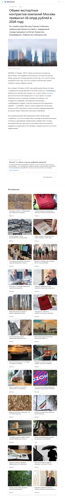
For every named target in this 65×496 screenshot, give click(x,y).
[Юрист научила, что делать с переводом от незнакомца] (20, 382)
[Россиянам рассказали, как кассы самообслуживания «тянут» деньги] (20, 256)
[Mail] (5, 2)
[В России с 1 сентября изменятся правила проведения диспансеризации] (20, 281)
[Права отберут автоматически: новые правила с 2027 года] (45, 231)
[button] (32, 53)
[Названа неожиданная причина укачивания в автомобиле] (45, 432)
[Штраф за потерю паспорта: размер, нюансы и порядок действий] (45, 356)
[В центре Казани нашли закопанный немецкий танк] (20, 331)
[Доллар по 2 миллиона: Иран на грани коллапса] (45, 407)
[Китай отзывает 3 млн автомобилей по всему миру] (20, 231)
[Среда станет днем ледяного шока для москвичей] (20, 482)
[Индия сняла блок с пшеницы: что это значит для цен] (20, 407)
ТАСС (20, 6)
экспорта (49, 93)
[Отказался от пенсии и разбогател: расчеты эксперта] (45, 306)
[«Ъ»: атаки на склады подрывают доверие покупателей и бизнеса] (45, 382)
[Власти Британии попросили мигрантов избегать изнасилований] (45, 331)
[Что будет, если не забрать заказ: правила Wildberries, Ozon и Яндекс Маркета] (20, 432)
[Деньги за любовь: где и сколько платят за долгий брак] (45, 256)
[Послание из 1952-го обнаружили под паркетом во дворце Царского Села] (20, 205)
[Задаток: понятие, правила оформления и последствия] (20, 457)
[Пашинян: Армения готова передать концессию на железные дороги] (45, 281)
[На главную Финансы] (10, 2)
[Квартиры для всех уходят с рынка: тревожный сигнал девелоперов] (20, 306)
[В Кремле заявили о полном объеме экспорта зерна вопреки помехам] (45, 482)
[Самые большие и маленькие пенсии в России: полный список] (45, 205)
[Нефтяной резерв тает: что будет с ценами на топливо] (20, 356)
